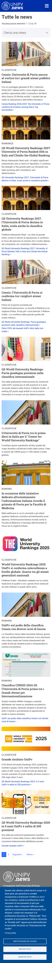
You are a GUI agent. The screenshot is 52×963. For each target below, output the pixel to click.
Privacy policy (10, 933)
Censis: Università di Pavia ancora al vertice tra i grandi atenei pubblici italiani (26, 78)
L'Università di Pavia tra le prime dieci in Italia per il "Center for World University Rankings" (24, 436)
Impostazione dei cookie (25, 941)
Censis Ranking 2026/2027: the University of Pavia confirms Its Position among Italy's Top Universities (25, 107)
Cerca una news (15, 33)
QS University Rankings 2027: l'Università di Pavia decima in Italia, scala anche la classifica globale (22, 224)
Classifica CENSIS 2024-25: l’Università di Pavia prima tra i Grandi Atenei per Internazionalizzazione (23, 690)
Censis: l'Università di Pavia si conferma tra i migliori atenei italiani (22, 296)
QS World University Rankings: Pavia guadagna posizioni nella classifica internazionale (22, 373)
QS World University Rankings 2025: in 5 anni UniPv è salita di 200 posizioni (26, 826)
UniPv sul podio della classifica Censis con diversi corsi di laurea (24, 627)
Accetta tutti (24, 957)
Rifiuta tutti (25, 949)
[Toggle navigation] (46, 6)
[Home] (12, 6)
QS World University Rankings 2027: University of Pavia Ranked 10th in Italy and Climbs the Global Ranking (26, 151)
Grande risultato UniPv (17, 759)
